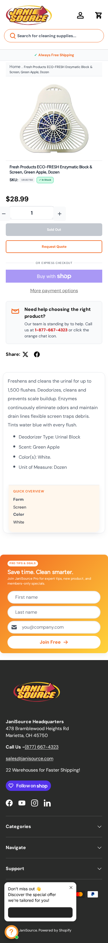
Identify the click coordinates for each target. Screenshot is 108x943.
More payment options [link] (54, 291)
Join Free (50, 642)
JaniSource (28, 930)
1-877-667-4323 (51, 329)
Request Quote (54, 246)
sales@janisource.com (29, 758)
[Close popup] (71, 887)
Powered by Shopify (55, 930)
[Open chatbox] (11, 932)
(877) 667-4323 (41, 747)
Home (15, 66)
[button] (99, 15)
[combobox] (54, 35)
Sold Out (54, 229)
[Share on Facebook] (37, 354)
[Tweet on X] (25, 354)
